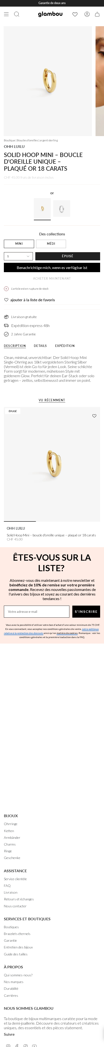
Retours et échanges (19, 899)
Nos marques (13, 982)
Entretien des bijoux (18, 947)
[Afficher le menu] (6, 14)
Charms (10, 844)
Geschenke (12, 858)
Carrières (11, 995)
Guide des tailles (16, 954)
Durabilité (11, 988)
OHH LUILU (14, 146)
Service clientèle (15, 879)
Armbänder (12, 837)
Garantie (10, 940)
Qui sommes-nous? (18, 975)
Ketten (9, 831)
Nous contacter (15, 906)
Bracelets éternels (17, 934)
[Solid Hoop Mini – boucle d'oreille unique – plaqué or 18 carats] (52, 464)
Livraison (10, 892)
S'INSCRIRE (86, 611)
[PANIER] (97, 14)
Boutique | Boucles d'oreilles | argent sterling (31, 140)
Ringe (8, 851)
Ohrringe (10, 824)
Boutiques (11, 927)
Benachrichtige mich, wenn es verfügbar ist (52, 267)
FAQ (7, 886)
